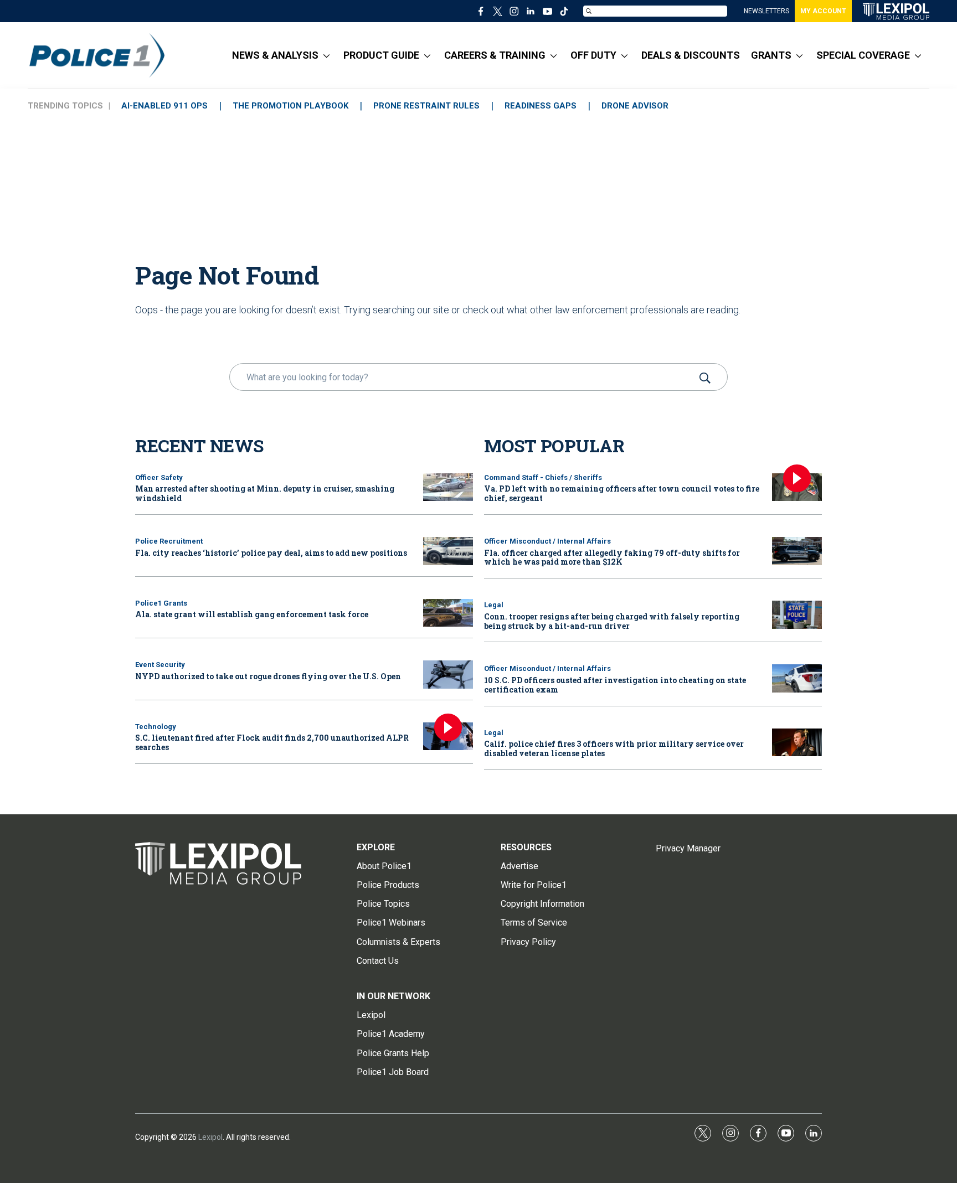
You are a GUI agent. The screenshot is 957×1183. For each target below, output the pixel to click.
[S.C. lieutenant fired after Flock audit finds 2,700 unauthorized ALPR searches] (448, 736)
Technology (155, 726)
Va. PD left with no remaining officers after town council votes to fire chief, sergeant (621, 493)
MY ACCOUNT (823, 11)
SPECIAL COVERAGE (863, 55)
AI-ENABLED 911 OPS (164, 106)
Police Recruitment (169, 541)
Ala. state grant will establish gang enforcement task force (251, 614)
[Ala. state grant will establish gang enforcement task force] (448, 613)
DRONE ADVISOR (634, 106)
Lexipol (210, 1137)
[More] (326, 55)
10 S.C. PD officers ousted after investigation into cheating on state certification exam (615, 685)
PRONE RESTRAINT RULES (426, 106)
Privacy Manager (688, 848)
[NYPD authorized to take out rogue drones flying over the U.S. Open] (448, 674)
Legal (493, 605)
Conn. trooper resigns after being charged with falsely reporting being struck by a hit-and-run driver (611, 621)
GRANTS (771, 55)
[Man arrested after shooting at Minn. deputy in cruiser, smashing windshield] (448, 487)
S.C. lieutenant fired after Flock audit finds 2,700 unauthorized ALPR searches (272, 742)
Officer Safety (159, 477)
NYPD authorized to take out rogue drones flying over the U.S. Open (268, 676)
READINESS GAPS (541, 106)
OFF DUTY (593, 55)
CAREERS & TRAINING (495, 55)
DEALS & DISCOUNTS (690, 55)
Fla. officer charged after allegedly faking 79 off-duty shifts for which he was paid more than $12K (612, 557)
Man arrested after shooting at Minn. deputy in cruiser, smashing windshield (264, 493)
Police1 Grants (161, 603)
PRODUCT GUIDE (381, 55)
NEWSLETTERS (766, 11)
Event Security (160, 664)
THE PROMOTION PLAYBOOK (290, 106)
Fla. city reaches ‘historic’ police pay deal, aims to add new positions (271, 552)
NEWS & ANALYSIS (275, 55)
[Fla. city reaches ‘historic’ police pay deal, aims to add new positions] (448, 551)
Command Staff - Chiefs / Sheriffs (543, 477)
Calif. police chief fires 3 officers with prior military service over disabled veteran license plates (614, 748)
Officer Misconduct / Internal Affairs (547, 541)
